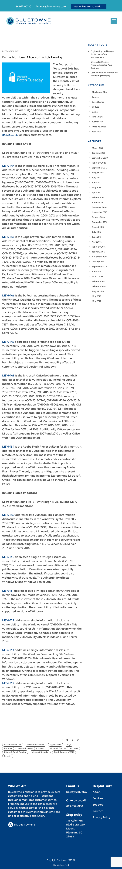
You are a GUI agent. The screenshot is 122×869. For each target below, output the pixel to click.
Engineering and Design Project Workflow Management (102, 54)
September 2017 (99, 168)
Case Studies (98, 102)
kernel (41, 748)
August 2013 (98, 291)
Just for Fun (97, 121)
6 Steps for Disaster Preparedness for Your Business (101, 65)
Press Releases (99, 126)
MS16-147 (8, 342)
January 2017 (98, 202)
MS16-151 (8, 591)
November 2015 (99, 257)
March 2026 (97, 148)
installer (8, 748)
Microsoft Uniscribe (40, 752)
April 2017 (96, 192)
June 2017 (96, 182)
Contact (98, 811)
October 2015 (98, 261)
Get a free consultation (88, 6)
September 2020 (100, 158)
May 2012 (96, 301)
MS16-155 (8, 683)
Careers (95, 97)
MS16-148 (8, 375)
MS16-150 (8, 557)
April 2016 (97, 242)
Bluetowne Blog (99, 92)
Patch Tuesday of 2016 (64, 752)
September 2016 (99, 222)
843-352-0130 (23, 6)
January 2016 (98, 252)
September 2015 (99, 266)
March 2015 (97, 276)
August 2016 (98, 227)
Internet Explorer (25, 748)
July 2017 (96, 177)
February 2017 (98, 197)
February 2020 (99, 163)
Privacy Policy (101, 817)
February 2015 (98, 281)
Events (95, 112)
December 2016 (99, 207)
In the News (97, 117)
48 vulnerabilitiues (12, 744)
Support (98, 805)
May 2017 (96, 187)
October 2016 (98, 217)
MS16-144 (8, 166)
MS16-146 (8, 295)
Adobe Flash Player (35, 744)
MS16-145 (8, 237)
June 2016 (97, 237)
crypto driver (55, 744)
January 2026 (98, 153)
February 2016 (99, 247)
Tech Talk (96, 131)
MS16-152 (8, 620)
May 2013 (96, 296)
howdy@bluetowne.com (51, 6)
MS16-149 (8, 515)
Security (7, 756)
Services (98, 798)
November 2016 (99, 212)
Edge (69, 744)
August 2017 (98, 173)
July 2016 (96, 232)
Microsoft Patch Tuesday (15, 752)
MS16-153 (8, 650)
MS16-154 (8, 447)
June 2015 (96, 271)
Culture (95, 107)
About (97, 792)
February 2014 (99, 286)
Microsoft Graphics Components (64, 748)
